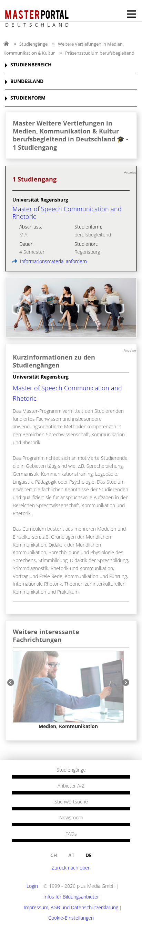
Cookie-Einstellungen (71, 917)
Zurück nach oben (71, 867)
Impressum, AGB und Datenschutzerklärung (71, 907)
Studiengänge (33, 44)
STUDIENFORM (27, 98)
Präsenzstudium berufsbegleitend (99, 53)
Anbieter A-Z (71, 786)
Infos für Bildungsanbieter (71, 896)
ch (53, 855)
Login (32, 886)
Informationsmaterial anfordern (53, 261)
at (71, 855)
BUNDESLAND (26, 81)
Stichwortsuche (71, 802)
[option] (68, 690)
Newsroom (71, 818)
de (88, 855)
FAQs (71, 834)
